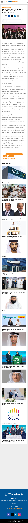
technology (11, 156)
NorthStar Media (17, 521)
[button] (27, 2)
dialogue (5, 156)
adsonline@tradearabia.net (15, 508)
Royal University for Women (8, 158)
